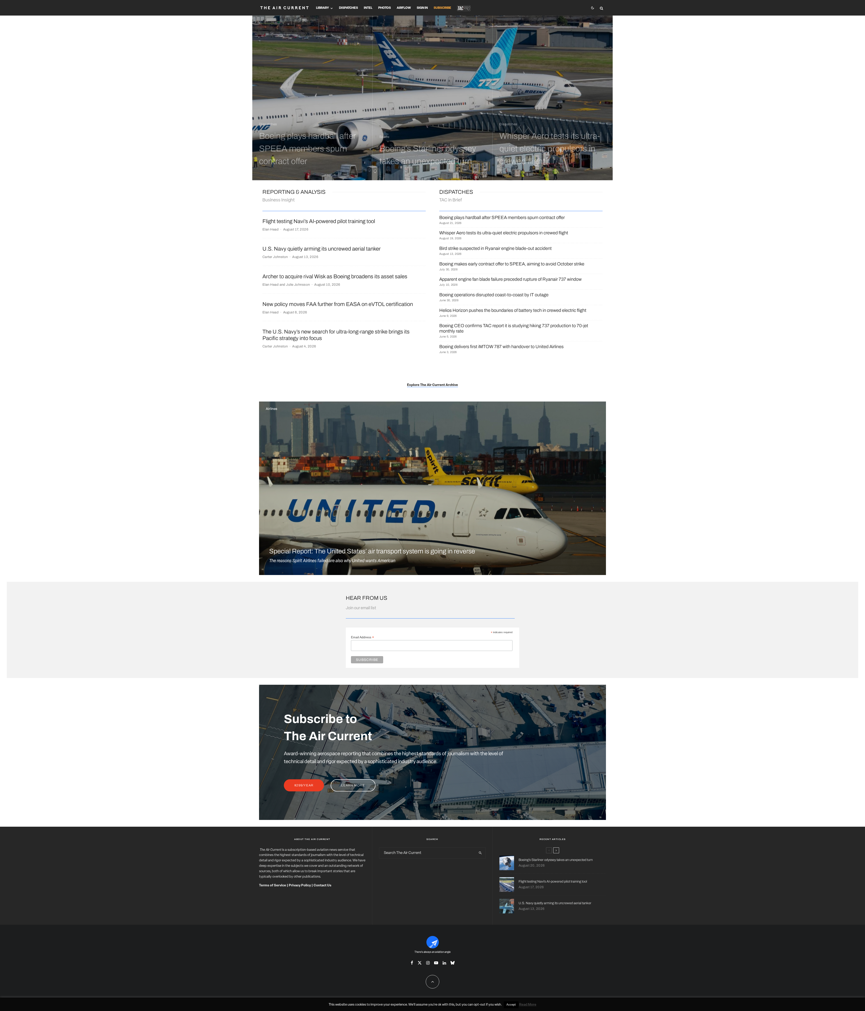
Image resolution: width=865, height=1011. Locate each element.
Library (322, 8)
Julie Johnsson (298, 284)
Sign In (422, 8)
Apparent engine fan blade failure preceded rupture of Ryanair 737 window (510, 279)
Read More (527, 1004)
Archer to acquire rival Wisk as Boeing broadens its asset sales (334, 276)
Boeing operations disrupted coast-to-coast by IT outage (494, 294)
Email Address (362, 637)
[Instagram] (428, 963)
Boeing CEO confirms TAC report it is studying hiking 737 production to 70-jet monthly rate (513, 328)
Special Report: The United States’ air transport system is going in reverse (372, 551)
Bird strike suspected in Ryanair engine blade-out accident (495, 248)
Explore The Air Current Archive (432, 385)
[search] (480, 853)
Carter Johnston (275, 257)
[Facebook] (411, 963)
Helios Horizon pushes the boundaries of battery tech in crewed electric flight (512, 310)
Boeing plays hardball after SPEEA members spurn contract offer (502, 217)
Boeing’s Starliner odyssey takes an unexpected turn (556, 860)
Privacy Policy (300, 885)
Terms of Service (272, 885)
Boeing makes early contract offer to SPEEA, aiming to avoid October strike (511, 263)
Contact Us (322, 885)
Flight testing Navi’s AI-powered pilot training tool (318, 221)
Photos (384, 8)
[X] (419, 963)
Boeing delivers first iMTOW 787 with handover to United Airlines (501, 346)
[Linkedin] (444, 963)
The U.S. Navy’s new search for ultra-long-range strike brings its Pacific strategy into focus (336, 335)
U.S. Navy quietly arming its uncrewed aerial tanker (321, 249)
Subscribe (442, 8)
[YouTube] (436, 963)
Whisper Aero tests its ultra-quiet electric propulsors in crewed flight (503, 232)
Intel (368, 8)
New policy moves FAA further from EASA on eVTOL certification (337, 304)
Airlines (272, 409)
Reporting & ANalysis (294, 192)
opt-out (479, 1004)
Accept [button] (511, 1004)
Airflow (404, 8)
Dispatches (348, 8)
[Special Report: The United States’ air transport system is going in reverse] (432, 488)
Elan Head (270, 229)
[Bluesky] (452, 963)
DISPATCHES (456, 192)
